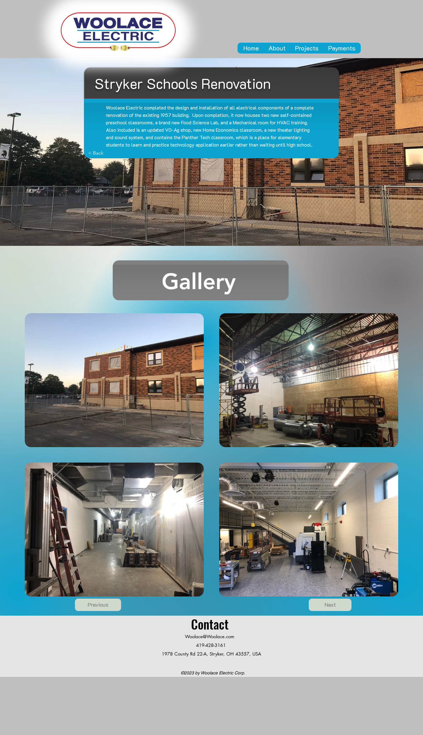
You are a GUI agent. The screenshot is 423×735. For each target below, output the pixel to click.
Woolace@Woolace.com (209, 636)
